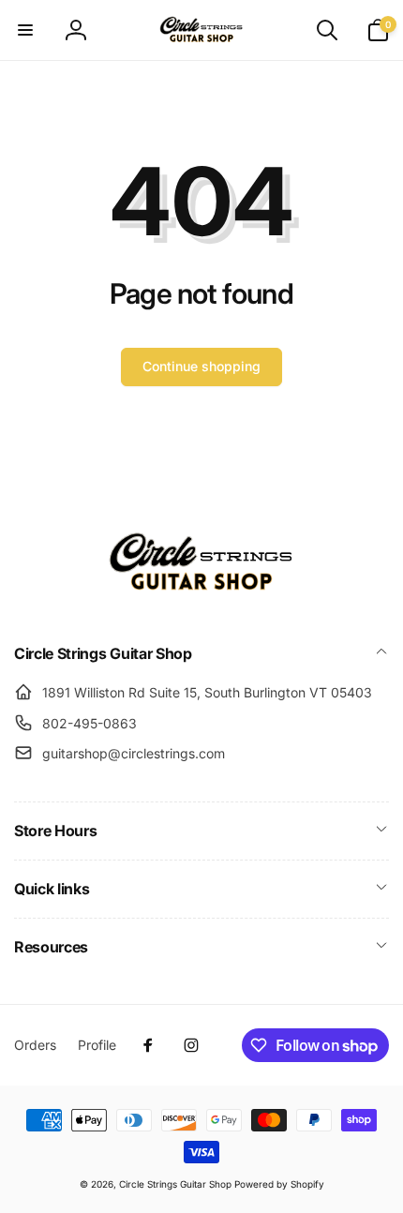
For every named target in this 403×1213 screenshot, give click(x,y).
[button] (25, 30)
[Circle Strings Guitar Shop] (201, 603)
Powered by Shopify (279, 1184)
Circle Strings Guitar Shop (175, 1184)
